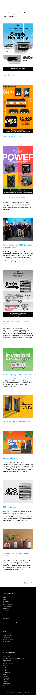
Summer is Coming (10, 458)
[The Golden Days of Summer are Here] (18, 406)
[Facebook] (16, 622)
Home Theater (6, 608)
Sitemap (5, 612)
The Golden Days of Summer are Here (16, 422)
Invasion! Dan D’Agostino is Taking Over (17, 375)
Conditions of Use (7, 635)
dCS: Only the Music (10, 507)
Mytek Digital (6, 683)
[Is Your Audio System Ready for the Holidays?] (18, 539)
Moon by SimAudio (8, 663)
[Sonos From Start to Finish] (18, 109)
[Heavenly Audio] (18, 47)
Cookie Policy (6, 637)
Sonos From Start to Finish (12, 137)
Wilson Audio (6, 656)
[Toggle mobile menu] (32, 8)
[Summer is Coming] (18, 442)
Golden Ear (6, 680)
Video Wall (5, 603)
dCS (4, 662)
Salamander (6, 678)
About (4, 599)
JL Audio (5, 665)
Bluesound (5, 669)
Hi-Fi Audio (6, 601)
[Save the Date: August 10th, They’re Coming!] (18, 293)
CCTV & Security (7, 606)
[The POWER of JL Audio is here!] (18, 170)
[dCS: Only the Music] (18, 491)
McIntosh (5, 674)
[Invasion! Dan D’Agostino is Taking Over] (18, 359)
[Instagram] (19, 622)
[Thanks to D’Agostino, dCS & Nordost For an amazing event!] (18, 229)
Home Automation (8, 604)
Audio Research (7, 660)
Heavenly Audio (8, 75)
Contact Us (6, 610)
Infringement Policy (8, 639)
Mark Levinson (7, 676)
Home (4, 597)
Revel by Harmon (7, 671)
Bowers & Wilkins (7, 672)
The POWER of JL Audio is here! (14, 198)
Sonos (4, 667)
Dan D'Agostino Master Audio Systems (13, 658)
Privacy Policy (6, 641)
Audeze (5, 681)
